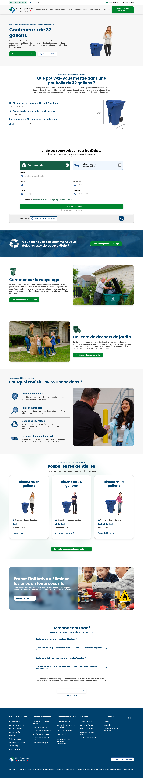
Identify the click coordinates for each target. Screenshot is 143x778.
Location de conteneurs (41, 734)
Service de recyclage (40, 727)
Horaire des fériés (15, 732)
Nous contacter (14, 722)
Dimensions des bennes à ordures (25, 24)
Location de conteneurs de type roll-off (66, 726)
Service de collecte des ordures (41, 723)
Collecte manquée (15, 739)
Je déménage (14, 746)
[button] (18, 2)
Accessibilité (108, 725)
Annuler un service (15, 749)
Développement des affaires (87, 733)
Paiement (12, 736)
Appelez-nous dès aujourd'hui (71, 691)
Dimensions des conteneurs (62, 735)
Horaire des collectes (16, 725)
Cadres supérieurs (86, 725)
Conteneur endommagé (17, 742)
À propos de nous (86, 722)
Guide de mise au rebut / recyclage (112, 730)
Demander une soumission (23, 54)
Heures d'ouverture (15, 729)
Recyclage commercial (64, 731)
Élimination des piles (25, 598)
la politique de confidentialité (62, 200)
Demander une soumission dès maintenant (71, 549)
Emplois (106, 10)
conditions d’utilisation (41, 200)
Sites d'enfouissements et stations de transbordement (65, 741)
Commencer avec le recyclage (24, 300)
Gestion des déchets (64, 722)
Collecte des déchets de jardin (41, 738)
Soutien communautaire (88, 737)
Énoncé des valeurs (86, 729)
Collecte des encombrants (42, 731)
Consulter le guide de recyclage (106, 244)
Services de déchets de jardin (87, 355)
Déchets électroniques (40, 743)
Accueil (11, 24)
